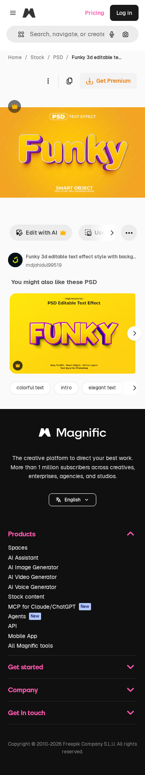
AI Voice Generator (32, 587)
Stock (37, 57)
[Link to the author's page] (15, 261)
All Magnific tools (30, 645)
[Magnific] (72, 434)
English (72, 500)
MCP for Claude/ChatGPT (48, 606)
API (12, 626)
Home (15, 57)
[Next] (112, 233)
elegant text (102, 387)
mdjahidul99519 (44, 265)
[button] (72, 499)
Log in (124, 12)
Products (21, 534)
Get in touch (26, 712)
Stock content (26, 596)
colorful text (30, 387)
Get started (25, 667)
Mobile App (22, 636)
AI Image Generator (33, 567)
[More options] (48, 81)
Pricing (94, 12)
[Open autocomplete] (18, 34)
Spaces (17, 547)
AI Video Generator (32, 577)
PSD (58, 57)
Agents (23, 616)
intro (66, 387)
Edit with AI (36, 235)
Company (23, 689)
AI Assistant (23, 557)
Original (51, 107)
